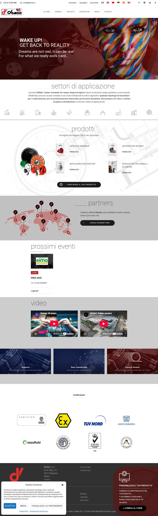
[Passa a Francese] (129, 3)
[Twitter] (155, 2)
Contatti (108, 12)
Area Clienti (94, 3)
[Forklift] (23, 112)
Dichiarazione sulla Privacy (39, 511)
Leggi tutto (35, 291)
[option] (42, 274)
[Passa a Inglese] (108, 3)
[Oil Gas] (134, 112)
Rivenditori (72, 3)
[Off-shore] (88, 112)
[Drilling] (54, 112)
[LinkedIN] (150, 2)
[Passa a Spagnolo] (124, 3)
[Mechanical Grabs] (103, 112)
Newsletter (83, 3)
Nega (23, 506)
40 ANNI (46, 12)
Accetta (10, 506)
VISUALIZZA (74, 152)
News (97, 12)
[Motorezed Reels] (150, 112)
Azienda (58, 12)
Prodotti (71, 12)
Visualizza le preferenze (47, 506)
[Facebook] (139, 2)
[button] (62, 485)
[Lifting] (8, 112)
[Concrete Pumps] (39, 112)
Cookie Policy (23, 511)
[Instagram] (144, 2)
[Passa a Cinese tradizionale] (113, 3)
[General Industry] (119, 112)
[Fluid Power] (70, 112)
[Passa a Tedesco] (118, 3)
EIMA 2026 (36, 277)
